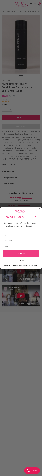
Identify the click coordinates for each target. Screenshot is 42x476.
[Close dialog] (40, 209)
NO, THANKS (21, 260)
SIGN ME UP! (21, 253)
